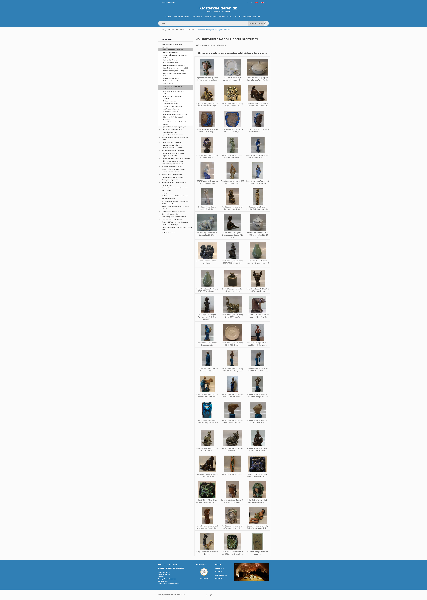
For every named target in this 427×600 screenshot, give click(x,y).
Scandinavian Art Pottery (170, 111)
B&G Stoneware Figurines (170, 204)
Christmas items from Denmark (172, 219)
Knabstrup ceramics (169, 101)
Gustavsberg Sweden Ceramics (173, 81)
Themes (164, 193)
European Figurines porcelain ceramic (174, 182)
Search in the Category (256, 23)
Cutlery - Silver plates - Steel (170, 214)
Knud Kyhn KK (166, 190)
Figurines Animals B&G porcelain (172, 135)
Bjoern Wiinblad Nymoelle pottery (173, 71)
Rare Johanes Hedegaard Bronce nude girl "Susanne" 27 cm (232, 235)
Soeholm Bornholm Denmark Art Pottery (175, 114)
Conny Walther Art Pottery (171, 78)
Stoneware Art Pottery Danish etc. (181, 29)
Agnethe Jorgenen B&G (170, 52)
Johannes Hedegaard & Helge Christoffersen (172, 87)
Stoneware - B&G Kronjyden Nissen (173, 150)
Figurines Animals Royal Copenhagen (174, 127)
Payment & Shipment (181, 17)
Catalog (167, 17)
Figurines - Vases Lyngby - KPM (172, 145)
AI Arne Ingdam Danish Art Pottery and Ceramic (175, 56)
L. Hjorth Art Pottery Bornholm (172, 106)
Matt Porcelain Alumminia (171, 109)
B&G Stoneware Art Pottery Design (174, 65)
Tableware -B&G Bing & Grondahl (172, 148)
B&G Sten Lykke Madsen (170, 62)
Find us (218, 565)
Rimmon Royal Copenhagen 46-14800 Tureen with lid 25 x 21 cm (258, 235)
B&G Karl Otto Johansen (170, 60)
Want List (165, 47)
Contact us (232, 17)
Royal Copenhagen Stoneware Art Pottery (173, 92)
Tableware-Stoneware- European (172, 161)
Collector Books (167, 185)
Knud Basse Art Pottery (170, 103)
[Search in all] (265, 23)
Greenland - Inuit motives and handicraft (174, 188)
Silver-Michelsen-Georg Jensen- (172, 166)
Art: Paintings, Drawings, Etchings (172, 177)
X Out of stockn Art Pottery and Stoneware (173, 118)
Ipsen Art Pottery (168, 83)
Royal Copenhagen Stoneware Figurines (172, 97)
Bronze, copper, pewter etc (170, 180)
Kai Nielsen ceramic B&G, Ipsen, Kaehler (174, 196)
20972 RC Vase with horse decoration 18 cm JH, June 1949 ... (258, 263)
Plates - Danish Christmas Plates (172, 174)
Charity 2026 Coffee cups (170, 225)
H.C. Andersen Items (168, 198)
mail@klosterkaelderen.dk (171, 583)
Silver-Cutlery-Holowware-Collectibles (174, 217)
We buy (222, 17)
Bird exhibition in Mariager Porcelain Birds (175, 201)
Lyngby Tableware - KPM (169, 156)
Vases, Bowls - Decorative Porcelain (173, 169)
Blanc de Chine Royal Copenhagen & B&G (174, 74)
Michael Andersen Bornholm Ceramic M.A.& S (174, 123)
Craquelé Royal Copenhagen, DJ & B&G (175, 68)
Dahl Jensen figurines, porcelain (172, 129)
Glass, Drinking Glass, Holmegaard (173, 164)
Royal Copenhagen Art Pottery (232, 474)
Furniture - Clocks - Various (170, 172)
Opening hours (211, 17)
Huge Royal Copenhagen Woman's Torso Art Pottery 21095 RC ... (207, 317)
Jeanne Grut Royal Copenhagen (172, 44)
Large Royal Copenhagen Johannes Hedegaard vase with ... (207, 422)
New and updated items (169, 132)
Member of (200, 565)
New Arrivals (197, 17)
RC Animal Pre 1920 (168, 232)
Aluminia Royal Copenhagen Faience (173, 153)
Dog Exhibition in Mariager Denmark (173, 211)
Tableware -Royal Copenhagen (171, 142)
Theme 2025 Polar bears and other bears (175, 222)
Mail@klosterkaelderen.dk (249, 17)
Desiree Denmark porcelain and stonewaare (176, 158)
